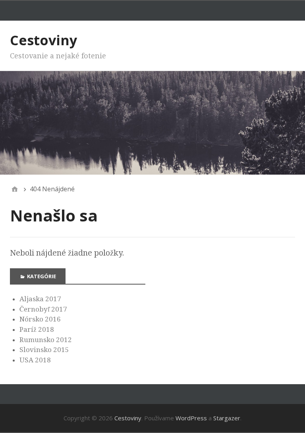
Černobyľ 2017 (43, 309)
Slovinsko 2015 (44, 350)
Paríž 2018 (36, 329)
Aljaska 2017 (40, 299)
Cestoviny (43, 40)
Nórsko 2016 (40, 319)
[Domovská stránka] (14, 189)
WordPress (191, 418)
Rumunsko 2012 (45, 340)
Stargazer (226, 418)
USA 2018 (35, 360)
